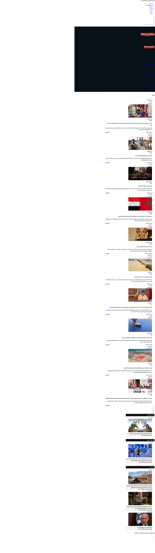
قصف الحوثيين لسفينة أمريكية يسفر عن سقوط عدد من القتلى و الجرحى (137, 338)
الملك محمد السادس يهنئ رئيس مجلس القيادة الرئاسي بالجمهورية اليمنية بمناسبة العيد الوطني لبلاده (130, 307)
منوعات (151, 89)
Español (151, 12)
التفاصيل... (107, 132)
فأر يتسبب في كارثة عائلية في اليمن (144, 247)
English (151, 13)
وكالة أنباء (150, 212)
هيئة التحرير (149, 119)
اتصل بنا (151, 8)
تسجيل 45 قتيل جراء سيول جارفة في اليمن (143, 277)
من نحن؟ (151, 3)
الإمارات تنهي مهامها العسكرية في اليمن (143, 155)
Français (151, 10)
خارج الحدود (150, 84)
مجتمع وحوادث (149, 64)
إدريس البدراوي (149, 182)
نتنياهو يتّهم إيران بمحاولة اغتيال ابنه (145, 527)
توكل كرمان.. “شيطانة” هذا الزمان (145, 186)
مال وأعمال (150, 74)
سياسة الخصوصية (149, 5)
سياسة (151, 59)
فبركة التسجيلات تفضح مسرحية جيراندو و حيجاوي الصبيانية (140, 433)
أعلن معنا (151, 7)
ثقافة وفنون (150, 79)
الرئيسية (151, 54)
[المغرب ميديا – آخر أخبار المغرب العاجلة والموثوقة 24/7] (148, 36)
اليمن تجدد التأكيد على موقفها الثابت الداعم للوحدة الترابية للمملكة (138, 368)
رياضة (151, 69)
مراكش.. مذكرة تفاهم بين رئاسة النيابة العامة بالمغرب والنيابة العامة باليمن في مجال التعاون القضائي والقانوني (128, 398)
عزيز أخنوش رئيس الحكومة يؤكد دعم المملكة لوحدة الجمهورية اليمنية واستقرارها (135, 216)
